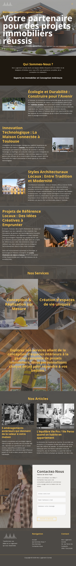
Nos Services (36, 544)
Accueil (34, 540)
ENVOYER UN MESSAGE (46, 519)
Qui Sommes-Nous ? (39, 542)
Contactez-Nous (37, 546)
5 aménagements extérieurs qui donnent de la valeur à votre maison (16, 432)
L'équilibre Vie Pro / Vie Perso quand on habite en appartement (55, 434)
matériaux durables (37, 104)
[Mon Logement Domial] (7, 4)
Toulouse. (22, 147)
